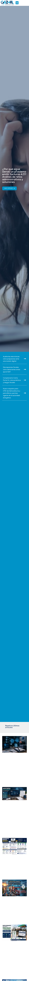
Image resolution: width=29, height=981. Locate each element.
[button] (17, 2)
